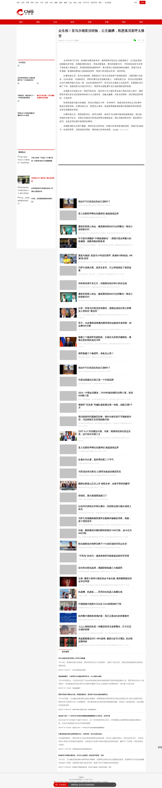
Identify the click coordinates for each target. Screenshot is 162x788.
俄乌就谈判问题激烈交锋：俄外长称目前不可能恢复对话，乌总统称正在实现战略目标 (104, 418)
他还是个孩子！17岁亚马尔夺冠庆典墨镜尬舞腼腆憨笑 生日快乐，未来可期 (84, 716)
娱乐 (37, 2)
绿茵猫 (76, 40)
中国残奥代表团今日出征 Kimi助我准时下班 (99, 603)
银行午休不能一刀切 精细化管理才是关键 (45, 96)
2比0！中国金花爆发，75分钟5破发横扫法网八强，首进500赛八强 (105, 394)
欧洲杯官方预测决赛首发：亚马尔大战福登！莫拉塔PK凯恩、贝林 (81, 755)
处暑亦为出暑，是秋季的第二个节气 (96, 459)
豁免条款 (91, 782)
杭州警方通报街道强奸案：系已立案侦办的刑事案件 (103, 615)
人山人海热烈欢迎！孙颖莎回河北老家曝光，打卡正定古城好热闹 (104, 628)
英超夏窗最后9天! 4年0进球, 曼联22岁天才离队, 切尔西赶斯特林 (105, 640)
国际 (38, 22)
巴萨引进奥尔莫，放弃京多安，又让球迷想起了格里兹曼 (104, 269)
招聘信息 (79, 782)
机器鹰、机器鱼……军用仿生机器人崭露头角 (100, 591)
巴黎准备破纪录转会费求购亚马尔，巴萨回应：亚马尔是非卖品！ (80, 734)
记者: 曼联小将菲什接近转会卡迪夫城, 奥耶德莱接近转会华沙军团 (105, 580)
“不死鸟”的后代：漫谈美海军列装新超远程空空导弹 (103, 555)
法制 (79, 2)
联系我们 (72, 782)
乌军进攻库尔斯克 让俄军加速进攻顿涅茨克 (99, 471)
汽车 (41, 2)
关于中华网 (59, 782)
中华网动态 (105, 782)
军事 (27, 2)
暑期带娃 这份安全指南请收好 (82, 784)
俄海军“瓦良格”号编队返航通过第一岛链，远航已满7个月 (105, 406)
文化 (51, 2)
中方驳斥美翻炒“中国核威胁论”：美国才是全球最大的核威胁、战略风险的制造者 (104, 240)
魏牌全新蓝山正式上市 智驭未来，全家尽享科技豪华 (104, 483)
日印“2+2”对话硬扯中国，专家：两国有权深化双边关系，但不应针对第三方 (104, 433)
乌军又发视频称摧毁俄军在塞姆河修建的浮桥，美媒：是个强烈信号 (104, 520)
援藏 (56, 2)
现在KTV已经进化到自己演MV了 (94, 201)
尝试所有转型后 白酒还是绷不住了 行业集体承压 (26, 79)
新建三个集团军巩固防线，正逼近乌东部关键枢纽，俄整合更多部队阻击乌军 (104, 338)
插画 (60, 2)
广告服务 (66, 782)
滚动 (141, 22)
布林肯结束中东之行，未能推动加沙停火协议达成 (102, 283)
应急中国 (94, 2)
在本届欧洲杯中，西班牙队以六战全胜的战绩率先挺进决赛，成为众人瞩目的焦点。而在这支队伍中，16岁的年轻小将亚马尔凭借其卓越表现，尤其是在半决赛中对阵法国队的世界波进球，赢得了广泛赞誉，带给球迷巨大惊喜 (100, 741)
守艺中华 (86, 2)
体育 (72, 22)
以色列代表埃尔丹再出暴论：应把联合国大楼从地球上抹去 (104, 507)
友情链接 (98, 782)
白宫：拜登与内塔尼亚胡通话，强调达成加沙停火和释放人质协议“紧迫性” (104, 309)
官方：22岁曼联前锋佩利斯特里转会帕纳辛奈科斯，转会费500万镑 (104, 324)
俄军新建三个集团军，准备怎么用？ (96, 353)
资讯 (22, 2)
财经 (32, 2)
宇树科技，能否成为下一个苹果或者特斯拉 (26, 96)
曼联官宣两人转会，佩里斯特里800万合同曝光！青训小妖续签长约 (105, 228)
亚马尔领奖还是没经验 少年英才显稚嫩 (71, 658)
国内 (21, 22)
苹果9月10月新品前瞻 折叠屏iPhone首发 (26, 114)
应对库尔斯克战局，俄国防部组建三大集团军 (100, 567)
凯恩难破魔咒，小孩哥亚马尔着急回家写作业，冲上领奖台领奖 (80, 676)
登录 (142, 2)
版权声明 (85, 782)
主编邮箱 (81, 777)
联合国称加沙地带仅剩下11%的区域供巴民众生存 (102, 543)
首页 (18, 2)
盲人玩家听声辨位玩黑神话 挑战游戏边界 (98, 213)
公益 (70, 2)
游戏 (46, 2)
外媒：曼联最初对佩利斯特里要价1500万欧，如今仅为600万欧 (105, 532)
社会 (55, 22)
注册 (135, 2)
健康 (65, 2)
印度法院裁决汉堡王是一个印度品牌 (96, 379)
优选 (74, 2)
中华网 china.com (26, 12)
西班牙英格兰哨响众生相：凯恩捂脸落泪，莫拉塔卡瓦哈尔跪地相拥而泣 (83, 694)
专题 (89, 22)
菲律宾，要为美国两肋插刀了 (92, 495)
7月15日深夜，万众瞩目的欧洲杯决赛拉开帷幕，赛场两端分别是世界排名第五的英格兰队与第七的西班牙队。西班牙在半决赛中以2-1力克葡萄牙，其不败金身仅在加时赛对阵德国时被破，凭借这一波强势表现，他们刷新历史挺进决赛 (101, 701)
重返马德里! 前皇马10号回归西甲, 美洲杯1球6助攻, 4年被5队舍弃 (105, 257)
